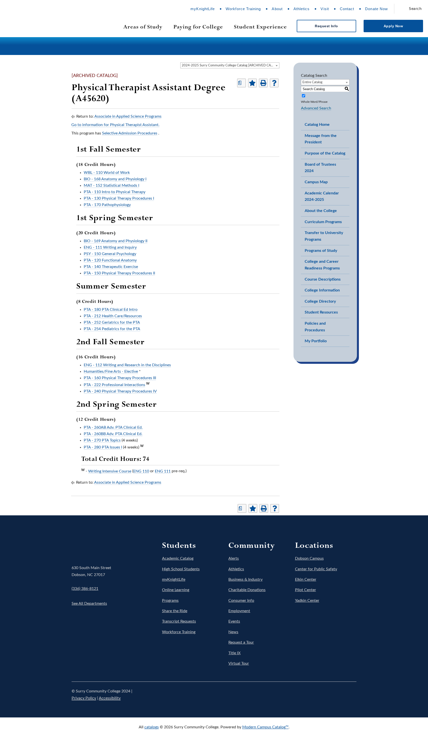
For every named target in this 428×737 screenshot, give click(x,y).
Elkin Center (305, 579)
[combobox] (229, 65)
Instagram (324, 695)
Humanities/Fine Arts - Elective (111, 371)
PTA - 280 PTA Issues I (103, 447)
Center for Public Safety (316, 569)
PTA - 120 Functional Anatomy (110, 260)
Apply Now (393, 26)
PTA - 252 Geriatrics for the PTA (112, 322)
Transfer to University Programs (324, 236)
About (277, 9)
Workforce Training (243, 9)
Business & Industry (245, 579)
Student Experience (260, 26)
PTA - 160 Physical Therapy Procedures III (120, 378)
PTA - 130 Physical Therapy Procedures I (119, 198)
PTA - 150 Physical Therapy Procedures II (119, 273)
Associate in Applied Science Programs (127, 116)
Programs (170, 601)
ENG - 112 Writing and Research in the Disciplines (127, 365)
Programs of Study (321, 251)
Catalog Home (317, 125)
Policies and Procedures (315, 326)
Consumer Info (241, 601)
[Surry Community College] (45, 19)
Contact (347, 9)
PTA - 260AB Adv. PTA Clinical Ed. (113, 427)
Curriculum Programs (323, 222)
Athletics (302, 9)
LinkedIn (351, 695)
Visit (325, 9)
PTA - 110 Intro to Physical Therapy (114, 192)
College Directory (320, 301)
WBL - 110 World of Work (107, 173)
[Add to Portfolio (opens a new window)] (252, 83)
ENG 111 (163, 471)
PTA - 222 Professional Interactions (114, 385)
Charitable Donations (247, 590)
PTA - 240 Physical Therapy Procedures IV (120, 391)
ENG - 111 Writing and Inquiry (110, 247)
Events (234, 621)
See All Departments (89, 603)
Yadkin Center (307, 601)
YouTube (338, 695)
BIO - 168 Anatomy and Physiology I (115, 179)
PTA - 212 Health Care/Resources (113, 316)
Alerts (233, 558)
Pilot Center (305, 590)
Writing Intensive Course (109, 471)
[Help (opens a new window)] (274, 83)
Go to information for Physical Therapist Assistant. (115, 125)
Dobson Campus (309, 558)
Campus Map (316, 182)
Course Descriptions (323, 279)
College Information (322, 290)
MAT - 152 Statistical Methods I (111, 185)
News (233, 632)
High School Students (181, 569)
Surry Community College (87, 547)
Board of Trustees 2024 (320, 167)
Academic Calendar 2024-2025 (322, 196)
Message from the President (321, 139)
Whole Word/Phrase (314, 101)
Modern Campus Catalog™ (265, 727)
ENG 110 (141, 471)
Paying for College (198, 26)
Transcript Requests (179, 621)
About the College (321, 211)
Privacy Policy (84, 698)
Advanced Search (316, 108)
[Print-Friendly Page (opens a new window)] (263, 83)
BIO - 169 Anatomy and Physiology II (115, 241)
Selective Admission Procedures (129, 133)
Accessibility (110, 698)
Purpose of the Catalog (325, 153)
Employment (239, 611)
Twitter (310, 695)
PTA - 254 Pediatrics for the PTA (112, 329)
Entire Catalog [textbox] (312, 82)
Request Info (326, 26)
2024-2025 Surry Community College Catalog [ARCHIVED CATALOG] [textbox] (230, 65)
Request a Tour (241, 642)
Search (415, 9)
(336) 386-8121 (85, 589)
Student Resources (321, 312)
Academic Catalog (177, 558)
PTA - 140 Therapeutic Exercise (111, 267)
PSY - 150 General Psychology (110, 254)
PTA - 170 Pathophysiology (107, 205)
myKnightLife (202, 9)
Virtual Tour (238, 663)
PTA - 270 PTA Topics (102, 440)
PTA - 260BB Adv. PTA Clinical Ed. (113, 434)
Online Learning (175, 590)
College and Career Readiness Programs (322, 265)
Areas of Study (142, 26)
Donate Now (376, 9)
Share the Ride (174, 611)
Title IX (234, 653)
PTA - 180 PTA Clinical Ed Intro (110, 310)
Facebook (296, 695)
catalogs (151, 727)
